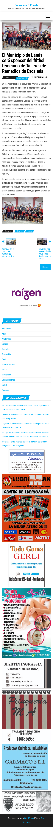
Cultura (5, 344)
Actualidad (6, 328)
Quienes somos (8, 380)
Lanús (30, 231)
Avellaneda (6, 339)
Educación (6, 354)
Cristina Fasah (40, 77)
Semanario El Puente (26, 5)
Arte (4, 334)
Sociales (5, 390)
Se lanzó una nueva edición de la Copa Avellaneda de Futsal (44, 254)
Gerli (4, 359)
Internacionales (8, 364)
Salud (4, 385)
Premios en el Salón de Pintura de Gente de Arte (8, 253)
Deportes (19, 231)
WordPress (29, 818)
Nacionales (6, 374)
